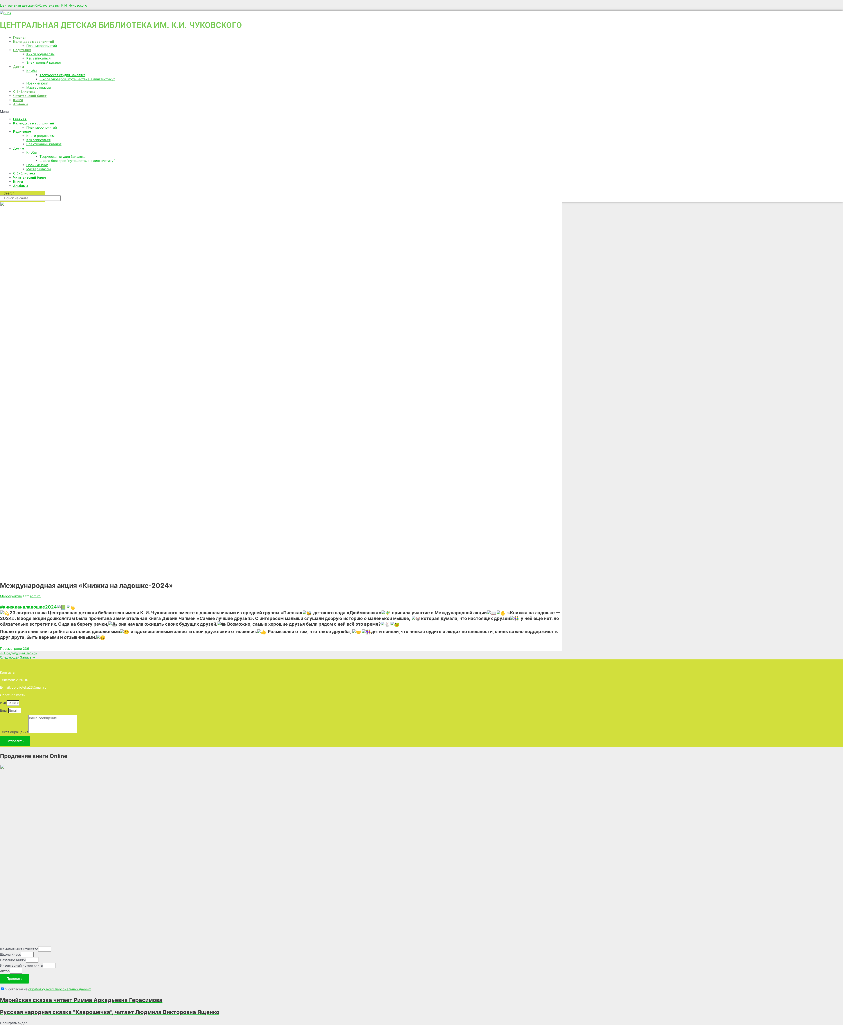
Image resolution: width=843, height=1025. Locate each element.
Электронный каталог (43, 62)
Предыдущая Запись (18, 653)
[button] (136, 112)
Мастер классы (38, 87)
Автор (5, 971)
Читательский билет (30, 96)
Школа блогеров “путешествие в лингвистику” (77, 79)
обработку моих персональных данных (59, 989)
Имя (3, 703)
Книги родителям (40, 54)
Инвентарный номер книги (21, 965)
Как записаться (38, 58)
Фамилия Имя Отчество (19, 949)
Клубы (31, 71)
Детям (18, 67)
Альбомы (20, 104)
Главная (20, 37)
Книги (18, 100)
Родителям (22, 50)
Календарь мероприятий (33, 42)
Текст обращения (14, 732)
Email (4, 710)
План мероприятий (41, 46)
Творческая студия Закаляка (62, 75)
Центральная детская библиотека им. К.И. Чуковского (43, 5)
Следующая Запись (17, 657)
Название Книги (13, 960)
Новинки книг (37, 83)
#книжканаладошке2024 (28, 607)
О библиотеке (24, 92)
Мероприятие (11, 596)
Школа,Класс (10, 954)
